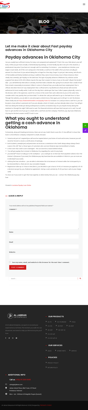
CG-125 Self (51, 334)
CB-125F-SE (61, 330)
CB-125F (50, 330)
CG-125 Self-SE (52, 338)
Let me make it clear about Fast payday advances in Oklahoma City (38, 48)
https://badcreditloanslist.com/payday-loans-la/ (34, 100)
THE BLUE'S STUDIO (46, 405)
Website (12, 252)
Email (11, 242)
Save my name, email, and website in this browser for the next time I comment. (41, 262)
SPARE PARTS (61, 351)
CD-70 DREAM (61, 322)
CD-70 (50, 322)
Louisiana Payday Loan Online (21, 185)
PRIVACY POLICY (53, 363)
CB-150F (60, 326)
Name (11, 232)
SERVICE (74, 351)
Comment (13, 209)
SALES (50, 351)
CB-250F (71, 326)
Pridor (74, 322)
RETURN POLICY (53, 367)
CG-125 (50, 326)
